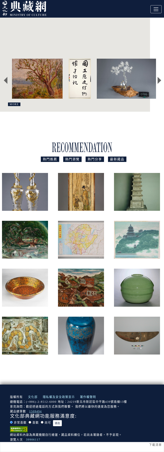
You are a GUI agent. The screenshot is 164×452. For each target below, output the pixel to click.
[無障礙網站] (19, 429)
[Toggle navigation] (156, 9)
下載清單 (155, 444)
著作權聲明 (88, 397)
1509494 (35, 411)
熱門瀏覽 (72, 159)
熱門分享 (95, 159)
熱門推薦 (50, 159)
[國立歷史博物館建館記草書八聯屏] (80, 79)
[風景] (37, 79)
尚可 (48, 422)
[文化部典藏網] (24, 8)
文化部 (33, 397)
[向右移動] (159, 80)
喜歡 (35, 422)
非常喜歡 (20, 422)
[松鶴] (127, 79)
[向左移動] (5, 80)
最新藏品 (117, 159)
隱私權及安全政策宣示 (59, 397)
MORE (14, 104)
